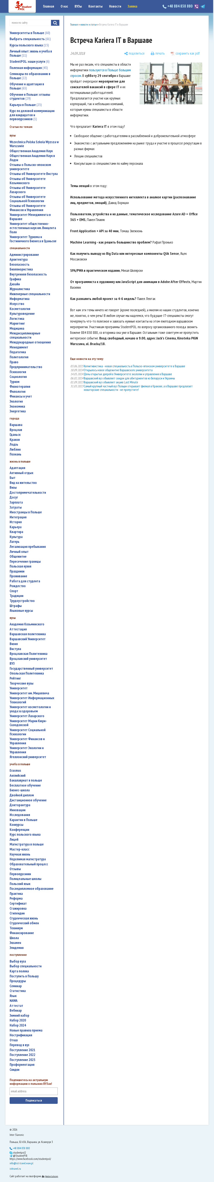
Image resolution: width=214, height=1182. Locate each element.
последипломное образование (32, 888)
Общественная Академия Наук (31, 151)
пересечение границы (25, 561)
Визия (14, 644)
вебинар (16, 1010)
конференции (19, 830)
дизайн (15, 284)
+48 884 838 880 (180, 6)
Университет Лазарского (27, 716)
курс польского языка (25, 834)
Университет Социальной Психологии (28, 732)
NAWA (14, 1000)
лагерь (14, 541)
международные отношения (30, 342)
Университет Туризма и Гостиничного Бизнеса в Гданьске (33, 239)
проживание (18, 576)
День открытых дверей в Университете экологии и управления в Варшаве (128, 374)
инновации (17, 810)
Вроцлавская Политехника (28, 654)
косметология (20, 309)
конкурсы (16, 824)
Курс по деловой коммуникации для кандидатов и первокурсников (32, 114)
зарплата (16, 502)
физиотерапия (20, 386)
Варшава (16, 425)
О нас (64, 6)
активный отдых (21, 473)
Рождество (18, 586)
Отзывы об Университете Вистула (34, 174)
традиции (16, 596)
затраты (16, 507)
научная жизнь (20, 854)
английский (17, 775)
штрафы (16, 606)
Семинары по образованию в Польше (30, 75)
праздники (17, 571)
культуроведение (22, 313)
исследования (20, 815)
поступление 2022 (22, 1055)
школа (14, 938)
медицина (17, 328)
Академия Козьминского (27, 624)
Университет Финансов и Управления (27, 741)
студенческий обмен (24, 923)
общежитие (18, 556)
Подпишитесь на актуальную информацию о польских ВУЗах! (31, 1082)
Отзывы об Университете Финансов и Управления (28, 208)
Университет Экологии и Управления (27, 750)
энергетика (18, 411)
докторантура (20, 805)
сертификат (18, 903)
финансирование (22, 933)
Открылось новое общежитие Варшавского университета (118, 370)
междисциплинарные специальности (25, 335)
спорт (14, 591)
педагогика (18, 352)
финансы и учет (21, 396)
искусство (17, 304)
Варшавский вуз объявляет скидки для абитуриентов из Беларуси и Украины (129, 378)
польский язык (20, 884)
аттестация (18, 629)
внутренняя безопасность (28, 274)
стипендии (17, 913)
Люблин (15, 449)
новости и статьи (88, 24)
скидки (14, 1069)
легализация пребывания (28, 546)
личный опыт (19, 552)
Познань (15, 454)
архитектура (19, 259)
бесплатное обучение (25, 785)
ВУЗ (12, 663)
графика (15, 279)
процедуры (18, 981)
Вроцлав (16, 430)
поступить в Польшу (24, 976)
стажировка (18, 908)
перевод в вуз (19, 1045)
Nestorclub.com (51, 1176)
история (16, 522)
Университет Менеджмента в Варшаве (30, 217)
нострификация (21, 1035)
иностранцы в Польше (26, 512)
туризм (14, 382)
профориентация (22, 1064)
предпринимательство (26, 367)
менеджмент (19, 347)
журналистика (20, 289)
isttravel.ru (15, 1169)
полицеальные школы (25, 879)
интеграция (18, 517)
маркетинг (17, 323)
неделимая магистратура (28, 859)
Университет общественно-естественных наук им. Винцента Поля (33, 228)
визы (13, 487)
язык (13, 996)
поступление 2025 (22, 1060)
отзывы (15, 869)
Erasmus (15, 770)
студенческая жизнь (24, 918)
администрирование (24, 254)
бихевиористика (21, 269)
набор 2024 (18, 1025)
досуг (14, 497)
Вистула (15, 649)
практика (16, 893)
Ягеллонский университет (28, 757)
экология (16, 401)
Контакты (95, 6)
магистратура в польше (27, 844)
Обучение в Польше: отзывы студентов (30, 96)
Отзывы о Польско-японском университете (30, 167)
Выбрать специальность (30, 39)
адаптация (17, 468)
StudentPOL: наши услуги (29, 61)
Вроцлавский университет (28, 659)
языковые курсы (21, 610)
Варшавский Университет (28, 639)
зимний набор (19, 1015)
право (14, 362)
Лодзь (14, 444)
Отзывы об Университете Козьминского (28, 181)
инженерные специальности (30, 294)
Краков (15, 439)
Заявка (132, 6)
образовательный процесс (29, 864)
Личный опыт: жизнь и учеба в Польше (31, 53)
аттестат (16, 1005)
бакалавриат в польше (26, 780)
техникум (16, 928)
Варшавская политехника (28, 634)
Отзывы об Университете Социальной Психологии (28, 199)
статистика (18, 991)
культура (16, 537)
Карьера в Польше (25, 104)
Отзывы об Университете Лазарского (28, 190)
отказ (14, 1040)
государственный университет (31, 668)
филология (17, 391)
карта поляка (19, 971)
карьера (16, 527)
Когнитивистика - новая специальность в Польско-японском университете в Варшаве (134, 366)
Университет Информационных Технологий (32, 700)
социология (18, 377)
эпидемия (17, 948)
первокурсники (20, 874)
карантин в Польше (23, 820)
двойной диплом (22, 795)
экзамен (15, 943)
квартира (16, 532)
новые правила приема (26, 1030)
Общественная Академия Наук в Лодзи (32, 158)
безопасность (19, 264)
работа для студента (25, 581)
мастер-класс (19, 849)
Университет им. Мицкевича (29, 693)
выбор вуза (18, 961)
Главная (48, 6)
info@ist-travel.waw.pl (21, 1163)
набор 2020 (18, 1020)
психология (18, 372)
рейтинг (15, 678)
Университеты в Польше (29, 33)
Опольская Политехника (27, 673)
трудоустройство (22, 601)
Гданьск (15, 434)
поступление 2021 (22, 1050)
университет (19, 688)
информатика (19, 299)
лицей (14, 839)
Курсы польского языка (29, 45)
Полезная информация (28, 67)
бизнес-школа (20, 790)
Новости (115, 6)
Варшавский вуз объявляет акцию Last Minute (111, 382)
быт (12, 478)
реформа (16, 898)
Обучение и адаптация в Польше (27, 86)
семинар (16, 986)
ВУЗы (78, 6)
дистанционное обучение (28, 800)
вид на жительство (23, 483)
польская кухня (20, 566)
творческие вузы (21, 683)
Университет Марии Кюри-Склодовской (28, 723)
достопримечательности (28, 492)
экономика (17, 406)
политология (19, 357)
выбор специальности (26, 966)
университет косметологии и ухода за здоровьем (30, 709)
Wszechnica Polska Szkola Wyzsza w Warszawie (34, 144)
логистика (17, 318)
